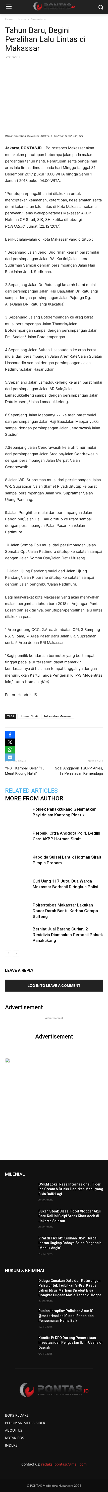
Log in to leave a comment (54, 985)
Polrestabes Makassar (57, 716)
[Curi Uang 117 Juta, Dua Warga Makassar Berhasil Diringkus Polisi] (17, 886)
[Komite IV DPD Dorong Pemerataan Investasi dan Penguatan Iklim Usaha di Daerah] (19, 1346)
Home (9, 19)
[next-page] (16, 953)
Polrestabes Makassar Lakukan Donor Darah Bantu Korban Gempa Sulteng (65, 910)
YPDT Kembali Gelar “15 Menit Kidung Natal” (24, 771)
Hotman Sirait (29, 716)
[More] (84, 738)
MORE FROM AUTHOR (34, 798)
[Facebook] (26, 738)
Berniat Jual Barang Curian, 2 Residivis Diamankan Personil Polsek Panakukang (68, 934)
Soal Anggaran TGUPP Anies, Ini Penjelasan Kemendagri (79, 771)
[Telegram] (72, 738)
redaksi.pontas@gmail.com (64, 1464)
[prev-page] (8, 953)
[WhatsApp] (49, 738)
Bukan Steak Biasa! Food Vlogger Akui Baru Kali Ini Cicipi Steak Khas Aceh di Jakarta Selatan (69, 1216)
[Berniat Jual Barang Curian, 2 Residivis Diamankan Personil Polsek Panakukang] (17, 934)
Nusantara (38, 19)
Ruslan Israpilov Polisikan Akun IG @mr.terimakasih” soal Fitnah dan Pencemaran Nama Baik (66, 1316)
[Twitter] (37, 738)
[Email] (61, 738)
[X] (10, 742)
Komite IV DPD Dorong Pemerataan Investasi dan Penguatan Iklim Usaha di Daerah (70, 1342)
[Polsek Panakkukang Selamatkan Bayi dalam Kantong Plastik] (17, 815)
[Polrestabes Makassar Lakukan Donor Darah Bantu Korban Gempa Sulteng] (17, 910)
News (22, 19)
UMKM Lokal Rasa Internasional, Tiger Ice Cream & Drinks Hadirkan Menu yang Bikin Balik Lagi (70, 1189)
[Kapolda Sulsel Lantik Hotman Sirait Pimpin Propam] (17, 863)
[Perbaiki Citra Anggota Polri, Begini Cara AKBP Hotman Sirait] (17, 839)
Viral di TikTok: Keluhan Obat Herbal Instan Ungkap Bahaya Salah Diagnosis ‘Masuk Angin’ (69, 1243)
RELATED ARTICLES (31, 790)
